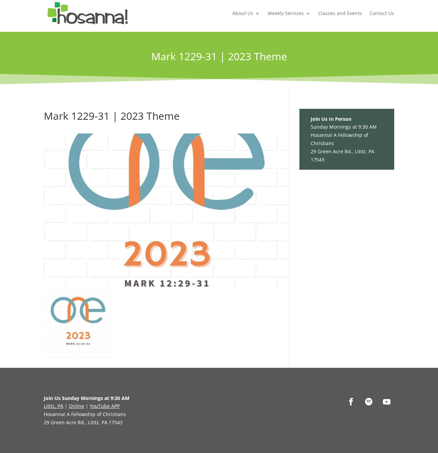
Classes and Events (340, 13)
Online (76, 406)
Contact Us (382, 13)
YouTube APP (105, 406)
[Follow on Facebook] (351, 401)
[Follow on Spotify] (368, 401)
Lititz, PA (53, 406)
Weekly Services (286, 13)
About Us (242, 13)
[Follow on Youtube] (386, 401)
